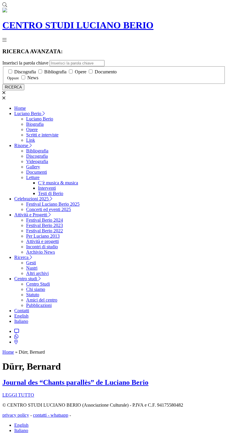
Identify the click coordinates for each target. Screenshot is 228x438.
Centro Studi (38, 283)
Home (20, 108)
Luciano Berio (28, 113)
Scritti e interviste (42, 134)
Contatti (21, 310)
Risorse (21, 145)
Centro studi (26, 278)
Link (30, 140)
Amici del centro (41, 299)
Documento (106, 71)
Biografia (35, 124)
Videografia (37, 161)
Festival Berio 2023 (44, 225)
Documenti (36, 172)
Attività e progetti (42, 241)
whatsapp (59, 415)
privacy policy (15, 415)
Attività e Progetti (31, 214)
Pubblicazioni (39, 305)
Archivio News (40, 252)
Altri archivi (37, 273)
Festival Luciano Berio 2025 (53, 204)
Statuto (32, 294)
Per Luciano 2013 (43, 236)
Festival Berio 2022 (44, 230)
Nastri (31, 267)
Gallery (33, 166)
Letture (32, 177)
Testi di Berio (50, 193)
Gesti (31, 262)
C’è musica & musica (58, 182)
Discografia (25, 71)
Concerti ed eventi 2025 (48, 209)
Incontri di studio (42, 246)
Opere (80, 71)
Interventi (47, 188)
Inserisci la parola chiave (25, 62)
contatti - (41, 415)
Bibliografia (55, 71)
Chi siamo (35, 289)
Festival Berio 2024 (44, 220)
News (32, 77)
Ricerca (22, 257)
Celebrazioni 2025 (32, 198)
